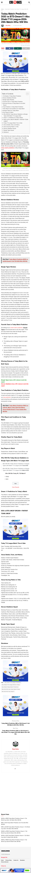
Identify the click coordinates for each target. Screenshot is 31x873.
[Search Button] (29, 2)
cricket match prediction (16, 327)
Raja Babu (8, 25)
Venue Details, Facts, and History (11, 124)
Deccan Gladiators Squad (10, 128)
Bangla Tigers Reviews (8, 99)
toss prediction (7, 397)
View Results (15, 487)
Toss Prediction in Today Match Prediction (13, 107)
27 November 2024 (17, 25)
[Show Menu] (2, 2)
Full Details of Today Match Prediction (12, 96)
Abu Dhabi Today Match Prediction (10, 687)
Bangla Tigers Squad (9, 130)
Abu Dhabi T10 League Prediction (13, 682)
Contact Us (15, 860)
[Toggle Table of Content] (26, 94)
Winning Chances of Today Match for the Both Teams (14, 104)
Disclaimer (6, 132)
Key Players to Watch (8, 112)
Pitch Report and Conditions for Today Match (14, 108)
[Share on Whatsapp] (18, 48)
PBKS (7, 476)
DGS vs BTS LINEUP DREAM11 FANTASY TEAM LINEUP (16, 120)
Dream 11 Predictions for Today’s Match (13, 117)
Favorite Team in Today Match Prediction (13, 101)
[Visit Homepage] (15, 2)
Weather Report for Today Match (11, 110)
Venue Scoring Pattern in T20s (11, 126)
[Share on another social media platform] (26, 48)
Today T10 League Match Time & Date (13, 123)
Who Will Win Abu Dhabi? (8, 691)
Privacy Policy (8, 860)
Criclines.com (7, 854)
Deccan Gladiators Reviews (9, 98)
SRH (7, 479)
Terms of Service (4, 862)
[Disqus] (15, 794)
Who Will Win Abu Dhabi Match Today (11, 689)
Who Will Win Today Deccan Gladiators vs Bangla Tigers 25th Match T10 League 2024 (16, 115)
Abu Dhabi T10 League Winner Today (11, 684)
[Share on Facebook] (10, 48)
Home (2, 9)
